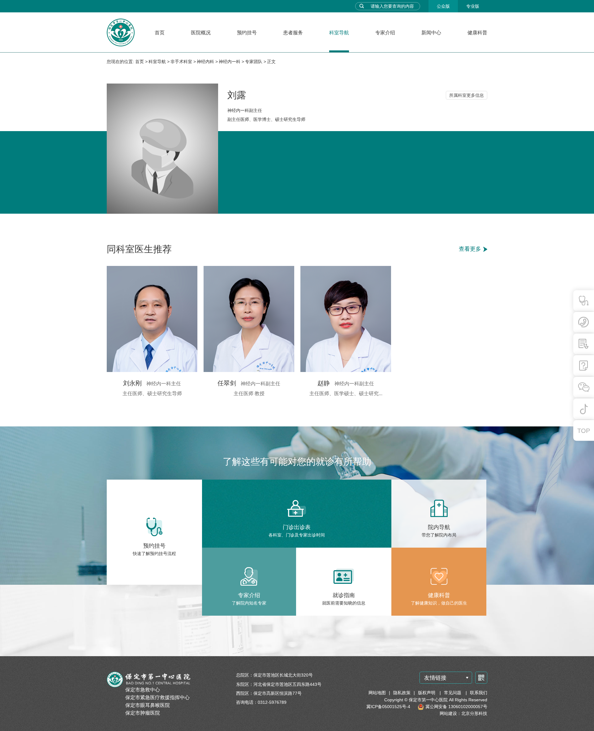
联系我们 (478, 692)
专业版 (472, 6)
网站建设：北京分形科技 (463, 713)
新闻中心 (431, 32)
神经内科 (205, 61)
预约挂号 (247, 32)
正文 (271, 61)
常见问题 (453, 692)
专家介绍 (385, 32)
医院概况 (201, 32)
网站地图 (377, 692)
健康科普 (477, 32)
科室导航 (339, 32)
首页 (160, 32)
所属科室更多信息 (466, 95)
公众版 (443, 6)
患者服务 (293, 32)
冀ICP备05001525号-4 (388, 706)
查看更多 (470, 249)
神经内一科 (229, 61)
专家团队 (253, 61)
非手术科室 (181, 61)
